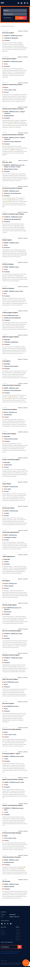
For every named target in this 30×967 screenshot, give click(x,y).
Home (2, 929)
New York (18, 938)
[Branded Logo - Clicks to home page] (2, 3)
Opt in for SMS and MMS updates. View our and (10, 952)
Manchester (18, 932)
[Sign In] (18, 3)
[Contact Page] (24, 3)
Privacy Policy (14, 953)
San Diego (18, 939)
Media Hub (3, 932)
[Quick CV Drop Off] (21, 3)
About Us (3, 931)
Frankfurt (18, 934)
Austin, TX (18, 936)
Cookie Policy (4, 963)
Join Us (11, 964)
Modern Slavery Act (5, 964)
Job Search (3, 934)
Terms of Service (5, 953)
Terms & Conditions (17, 963)
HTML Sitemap (16, 964)
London (17, 931)
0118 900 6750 (12, 914)
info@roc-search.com (14, 916)
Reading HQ (18, 929)
